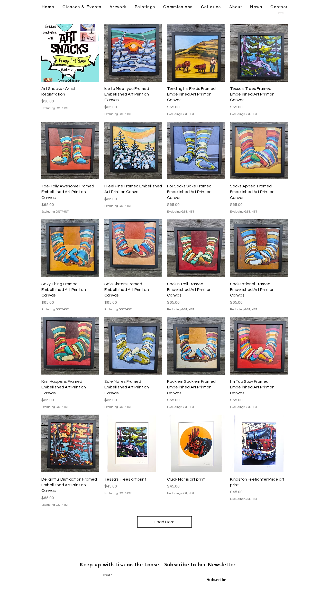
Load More (164, 522)
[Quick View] (70, 53)
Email (106, 574)
